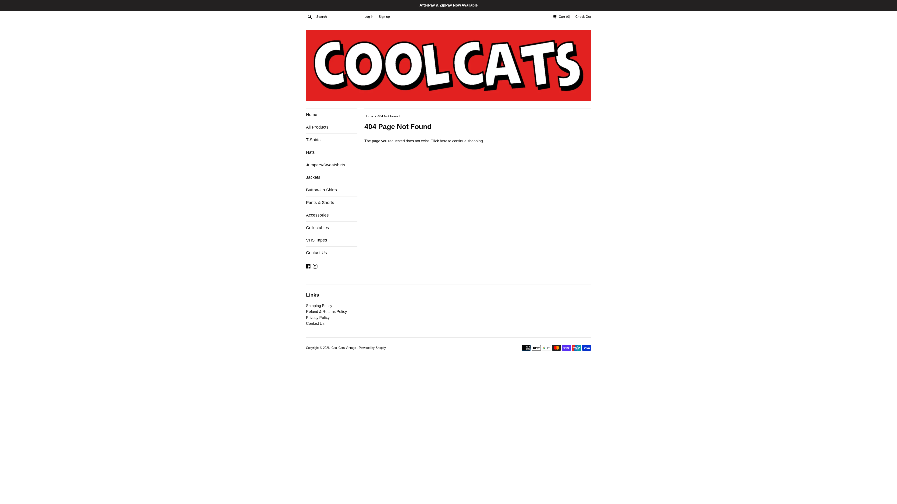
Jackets (313, 177)
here (443, 141)
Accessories (317, 215)
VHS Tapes (316, 240)
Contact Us (316, 252)
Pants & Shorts (320, 202)
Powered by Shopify (372, 348)
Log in (369, 16)
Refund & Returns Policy (326, 312)
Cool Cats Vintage (344, 348)
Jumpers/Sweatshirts (325, 165)
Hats (310, 152)
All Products (317, 127)
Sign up (384, 16)
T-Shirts (313, 139)
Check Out (583, 16)
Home (311, 114)
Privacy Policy (318, 318)
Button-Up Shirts (321, 190)
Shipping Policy (319, 306)
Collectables (317, 227)
